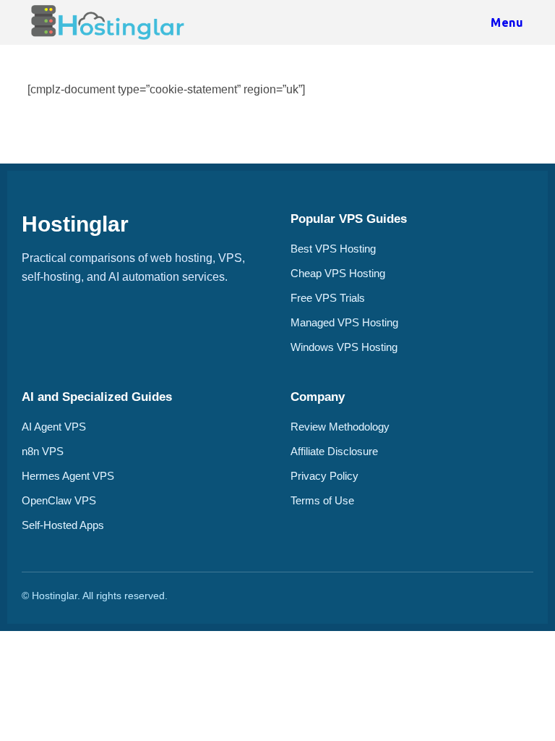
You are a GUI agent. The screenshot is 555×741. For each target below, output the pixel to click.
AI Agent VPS (54, 426)
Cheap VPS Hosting (338, 273)
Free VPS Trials (328, 298)
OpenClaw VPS (59, 500)
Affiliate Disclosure (334, 451)
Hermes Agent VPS (68, 476)
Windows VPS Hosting (344, 347)
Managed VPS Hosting (344, 322)
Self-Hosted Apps (63, 525)
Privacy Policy (324, 476)
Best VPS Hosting (333, 248)
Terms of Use (322, 500)
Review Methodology (340, 426)
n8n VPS (43, 451)
